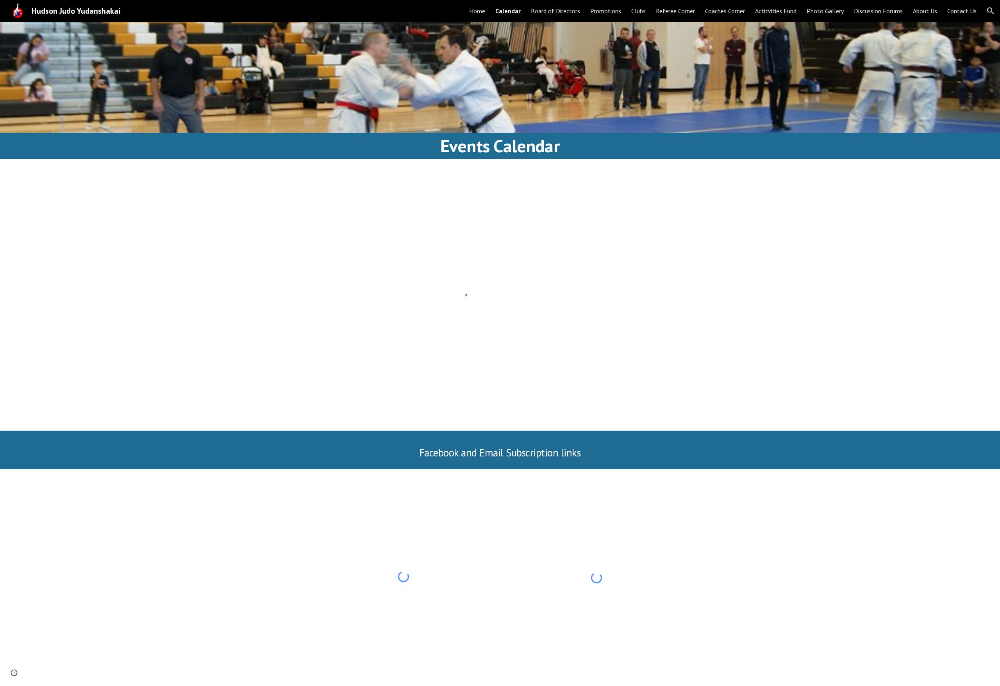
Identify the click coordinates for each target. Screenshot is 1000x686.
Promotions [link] (605, 11)
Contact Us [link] (962, 11)
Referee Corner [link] (675, 11)
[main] (500, 146)
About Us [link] (925, 11)
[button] (990, 11)
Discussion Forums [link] (878, 11)
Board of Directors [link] (555, 11)
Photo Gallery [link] (825, 11)
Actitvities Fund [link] (775, 11)
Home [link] (477, 11)
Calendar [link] (508, 11)
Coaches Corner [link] (725, 11)
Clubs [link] (638, 11)
